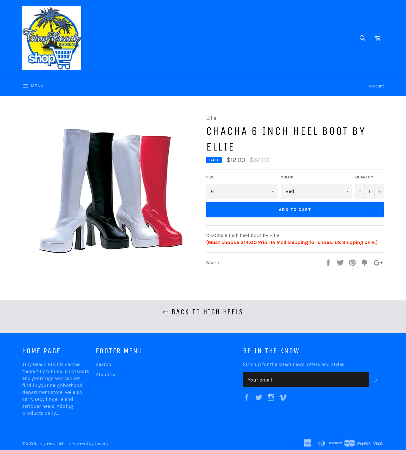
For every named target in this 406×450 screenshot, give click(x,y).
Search (103, 364)
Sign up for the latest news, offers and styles (293, 364)
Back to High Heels (206, 311)
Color (287, 177)
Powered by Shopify (90, 443)
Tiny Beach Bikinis (54, 443)
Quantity (364, 177)
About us (106, 374)
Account (376, 86)
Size (210, 177)
